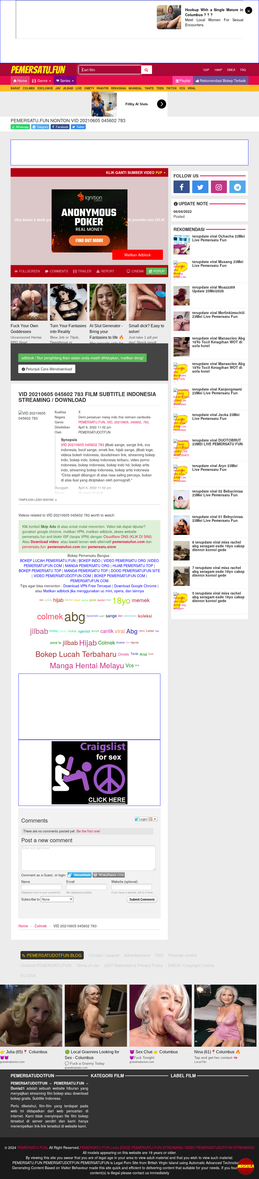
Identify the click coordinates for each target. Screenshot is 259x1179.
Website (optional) (124, 881)
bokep (54, 630)
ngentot (84, 631)
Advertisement (137, 955)
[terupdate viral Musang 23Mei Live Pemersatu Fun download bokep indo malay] (183, 269)
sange (111, 615)
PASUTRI (103, 88)
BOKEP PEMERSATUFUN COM (119, 575)
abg (74, 616)
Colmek (106, 642)
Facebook (61, 127)
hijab (58, 599)
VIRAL (191, 88)
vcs (41, 600)
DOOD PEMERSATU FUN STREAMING (151, 1147)
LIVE (79, 88)
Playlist (184, 80)
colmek (50, 616)
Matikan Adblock (137, 254)
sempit (95, 631)
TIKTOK (171, 88)
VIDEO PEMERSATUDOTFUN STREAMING (219, 1147)
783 (145, 422)
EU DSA (28, 975)
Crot (128, 642)
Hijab (88, 642)
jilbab (39, 630)
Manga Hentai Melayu (87, 665)
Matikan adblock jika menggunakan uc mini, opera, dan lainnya (93, 590)
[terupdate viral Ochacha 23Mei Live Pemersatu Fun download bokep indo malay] (183, 243)
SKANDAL (135, 88)
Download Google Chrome (135, 585)
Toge (157, 630)
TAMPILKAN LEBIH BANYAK (36, 500)
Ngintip (135, 642)
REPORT (107, 271)
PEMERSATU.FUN (91, 422)
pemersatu (130, 616)
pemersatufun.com (128, 541)
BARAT (15, 88)
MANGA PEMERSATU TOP (86, 570)
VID (109, 422)
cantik (107, 630)
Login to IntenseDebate (80, 875)
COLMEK (29, 88)
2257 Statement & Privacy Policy (133, 965)
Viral (137, 665)
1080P (218, 70)
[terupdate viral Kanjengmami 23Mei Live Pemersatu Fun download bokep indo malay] (183, 396)
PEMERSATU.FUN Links (99, 1147)
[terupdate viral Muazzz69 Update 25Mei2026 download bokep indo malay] (183, 294)
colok (48, 599)
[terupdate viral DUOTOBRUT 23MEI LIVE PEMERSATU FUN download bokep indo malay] (183, 447)
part (102, 616)
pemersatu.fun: (34, 546)
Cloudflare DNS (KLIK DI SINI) (127, 536)
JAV (57, 88)
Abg (132, 630)
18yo (121, 600)
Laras (150, 630)
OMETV (89, 88)
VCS (182, 88)
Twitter (80, 127)
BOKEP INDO (89, 560)
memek (141, 600)
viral (120, 631)
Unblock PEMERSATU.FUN (45, 965)
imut (108, 600)
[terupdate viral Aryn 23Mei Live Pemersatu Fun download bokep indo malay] (183, 473)
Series (65, 80)
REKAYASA (118, 88)
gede (92, 600)
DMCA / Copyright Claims (191, 965)
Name (25, 881)
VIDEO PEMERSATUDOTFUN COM (62, 575)
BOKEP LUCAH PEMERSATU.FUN (48, 560)
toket (77, 600)
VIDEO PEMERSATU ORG (124, 560)
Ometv (123, 654)
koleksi (145, 615)
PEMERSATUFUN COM (89, 580)
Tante (134, 653)
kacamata (92, 616)
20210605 (121, 422)
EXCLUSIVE (45, 88)
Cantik (151, 653)
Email (70, 881)
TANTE (149, 88)
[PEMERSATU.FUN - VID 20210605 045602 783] (38, 69)
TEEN (160, 88)
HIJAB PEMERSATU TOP (133, 565)
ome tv (55, 642)
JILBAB (68, 88)
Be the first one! (88, 831)
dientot (69, 600)
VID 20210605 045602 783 (82, 444)
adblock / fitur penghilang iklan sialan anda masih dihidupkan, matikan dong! (82, 357)
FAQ (243, 70)
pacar (63, 631)
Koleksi (120, 642)
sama (84, 600)
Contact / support (104, 955)
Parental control (182, 955)
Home (22, 80)
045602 (136, 422)
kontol (101, 600)
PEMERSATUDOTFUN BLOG (54, 955)
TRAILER (84, 271)
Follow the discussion (153, 819)
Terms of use (87, 965)
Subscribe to (31, 899)
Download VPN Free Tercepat (87, 585)
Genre (42, 80)
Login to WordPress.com (109, 875)
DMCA (231, 70)
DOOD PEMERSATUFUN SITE (135, 570)
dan (120, 616)
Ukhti (142, 631)
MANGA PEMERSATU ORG (87, 565)
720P (206, 70)
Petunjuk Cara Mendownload (49, 368)
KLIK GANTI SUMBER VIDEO (134, 172)
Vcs (129, 665)
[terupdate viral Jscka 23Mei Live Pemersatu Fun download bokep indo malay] (183, 422)
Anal (143, 654)
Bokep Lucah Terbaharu (76, 653)
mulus (72, 630)
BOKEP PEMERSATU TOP (40, 570)
